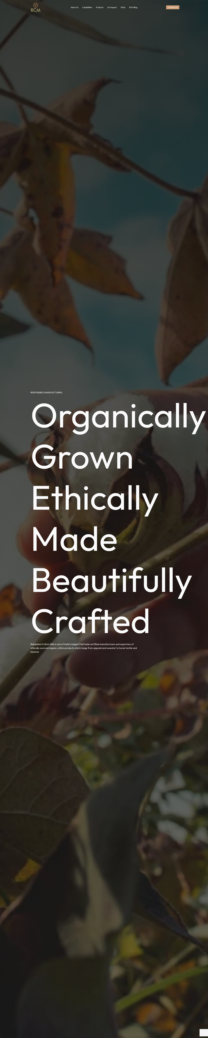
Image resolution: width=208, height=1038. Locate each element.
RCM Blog (133, 7)
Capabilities (87, 7)
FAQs (123, 7)
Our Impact (112, 7)
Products (99, 7)
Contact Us (172, 7)
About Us (74, 7)
